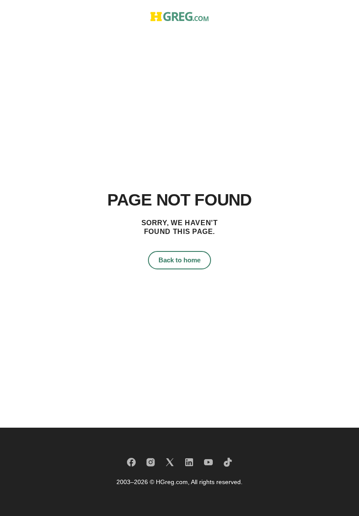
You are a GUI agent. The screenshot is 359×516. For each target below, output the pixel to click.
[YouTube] (208, 462)
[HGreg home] (179, 16)
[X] (170, 462)
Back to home (179, 260)
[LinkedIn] (189, 462)
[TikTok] (227, 462)
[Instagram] (150, 462)
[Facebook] (131, 462)
